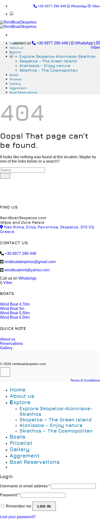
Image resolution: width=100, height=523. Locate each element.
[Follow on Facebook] (5, 372)
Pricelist (16, 79)
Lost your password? (18, 517)
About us (16, 48)
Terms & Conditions (85, 380)
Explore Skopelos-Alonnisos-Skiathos (57, 56)
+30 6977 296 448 (51, 6)
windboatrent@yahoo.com (27, 270)
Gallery (15, 83)
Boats (14, 75)
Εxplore (15, 52)
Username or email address (25, 486)
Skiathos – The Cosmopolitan (48, 70)
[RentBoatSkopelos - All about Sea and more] (18, 24)
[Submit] (5, 176)
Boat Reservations (23, 92)
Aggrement (18, 88)
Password (10, 495)
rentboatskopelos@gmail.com (30, 262)
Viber (95, 6)
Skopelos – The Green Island (48, 61)
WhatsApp (78, 6)
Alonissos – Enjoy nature (44, 65)
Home (14, 43)
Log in (44, 506)
